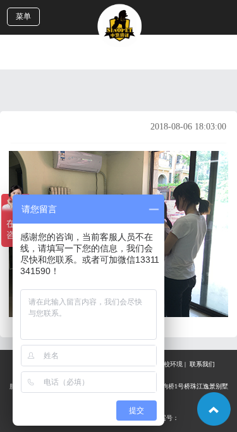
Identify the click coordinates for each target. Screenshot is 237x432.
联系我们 (202, 364)
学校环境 (170, 364)
